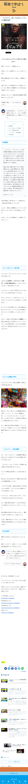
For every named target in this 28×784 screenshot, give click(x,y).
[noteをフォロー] (19, 668)
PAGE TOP (14, 773)
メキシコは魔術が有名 (13, 130)
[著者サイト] (5, 668)
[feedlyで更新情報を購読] (22, 668)
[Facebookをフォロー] (12, 668)
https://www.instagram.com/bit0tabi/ (10, 603)
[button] (25, 383)
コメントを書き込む (14, 761)
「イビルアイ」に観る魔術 (14, 132)
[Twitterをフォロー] (9, 668)
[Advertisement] (14, 245)
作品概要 (10, 126)
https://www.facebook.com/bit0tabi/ (10, 607)
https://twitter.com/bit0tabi (7, 598)
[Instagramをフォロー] (15, 668)
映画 (4, 662)
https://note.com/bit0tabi (7, 612)
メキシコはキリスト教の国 (14, 128)
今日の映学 (11, 134)
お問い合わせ (14, 779)
